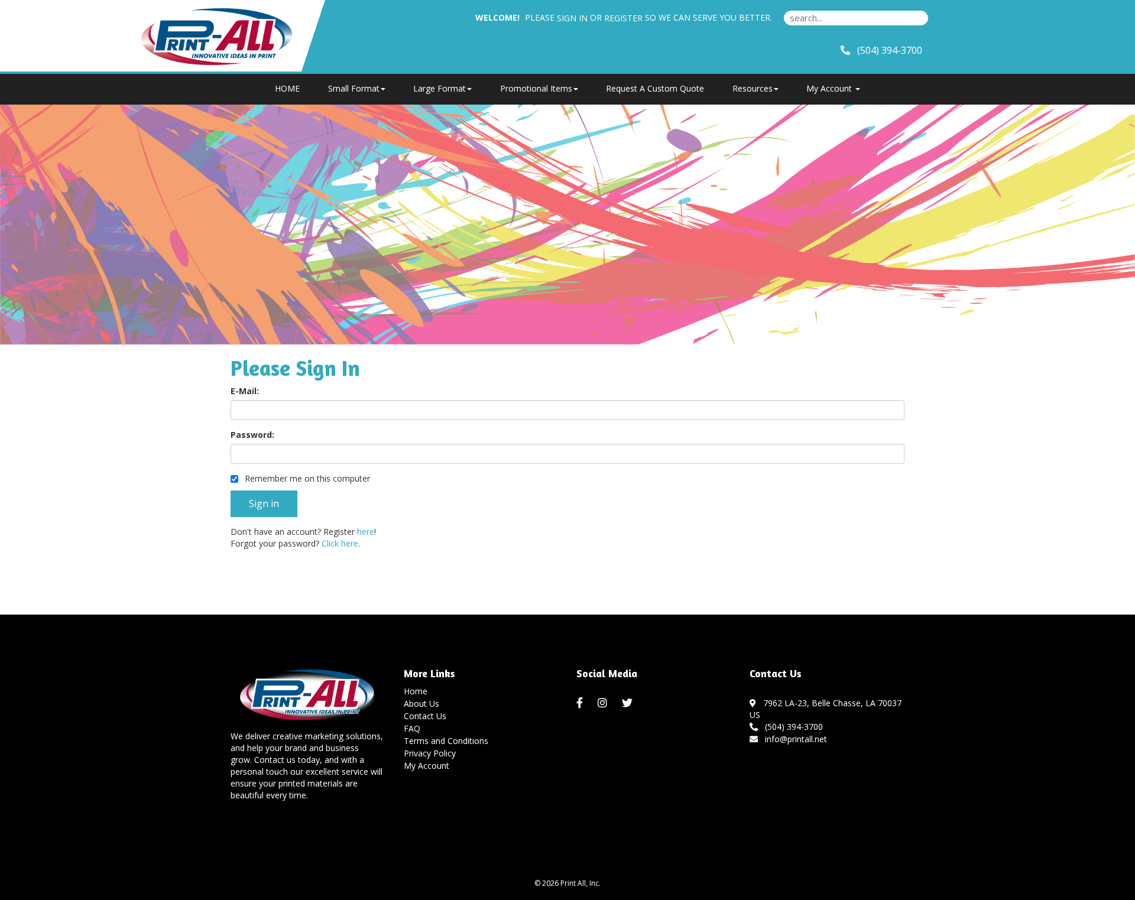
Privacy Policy (430, 753)
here (365, 531)
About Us (421, 703)
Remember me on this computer (306, 478)
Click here (340, 543)
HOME (287, 88)
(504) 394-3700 (791, 726)
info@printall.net (793, 739)
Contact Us (425, 716)
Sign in (572, 18)
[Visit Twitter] (628, 703)
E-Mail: (245, 391)
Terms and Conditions (446, 740)
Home (415, 691)
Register (623, 18)
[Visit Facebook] (581, 703)
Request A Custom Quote (655, 88)
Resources (752, 88)
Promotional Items (536, 88)
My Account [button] (830, 88)
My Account (426, 765)
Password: (252, 434)
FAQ (412, 728)
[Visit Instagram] (604, 703)
